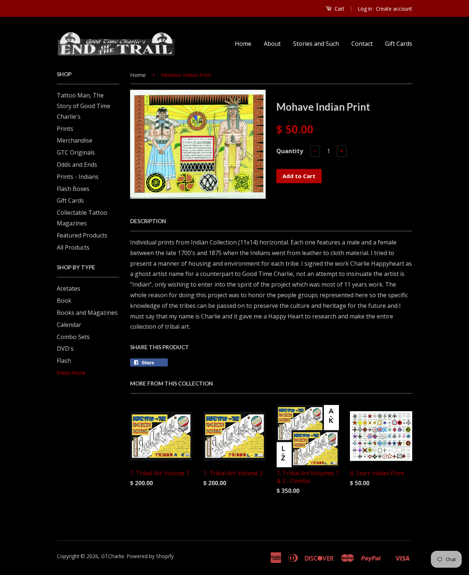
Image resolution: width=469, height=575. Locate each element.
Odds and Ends (77, 165)
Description (148, 221)
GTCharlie (112, 556)
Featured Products (82, 235)
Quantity (289, 151)
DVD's (65, 348)
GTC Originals (76, 152)
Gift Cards (398, 44)
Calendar (69, 325)
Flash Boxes (73, 189)
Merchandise (74, 140)
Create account (394, 8)
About (272, 44)
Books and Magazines (87, 313)
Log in (365, 8)
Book (64, 300)
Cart (338, 8)
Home (243, 44)
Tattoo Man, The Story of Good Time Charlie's (83, 106)
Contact (362, 44)
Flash (64, 361)
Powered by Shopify (150, 556)
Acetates (68, 288)
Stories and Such (316, 44)
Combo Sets (73, 337)
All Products (73, 247)
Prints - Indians (78, 177)
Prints (65, 129)
